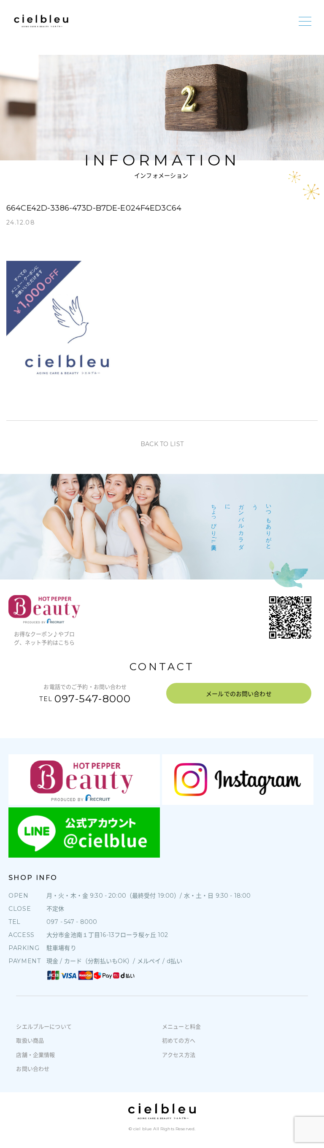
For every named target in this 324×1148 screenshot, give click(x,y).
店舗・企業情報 (35, 1054)
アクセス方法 (178, 1054)
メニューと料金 (181, 1026)
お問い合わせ (32, 1068)
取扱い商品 (30, 1040)
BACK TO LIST (162, 444)
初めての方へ (178, 1040)
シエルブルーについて (43, 1026)
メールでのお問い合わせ (239, 694)
